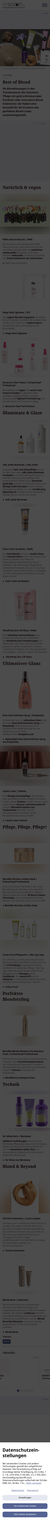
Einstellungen (25, 1497)
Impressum (33, 1490)
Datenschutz (17, 1490)
